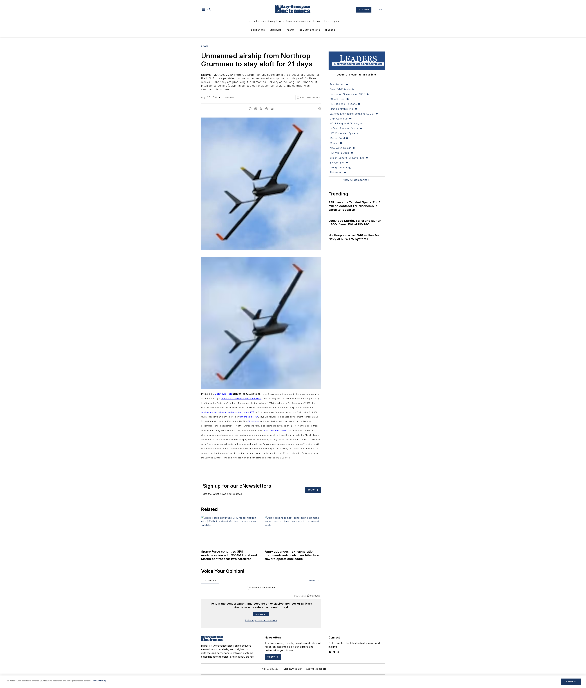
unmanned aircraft (248, 417)
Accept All (571, 682)
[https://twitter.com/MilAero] (338, 651)
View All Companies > (356, 179)
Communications (309, 30)
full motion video (278, 430)
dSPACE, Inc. (337, 99)
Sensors (330, 30)
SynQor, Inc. (337, 162)
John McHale (223, 393)
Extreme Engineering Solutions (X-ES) (352, 113)
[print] (319, 108)
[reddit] (266, 108)
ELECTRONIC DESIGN (316, 669)
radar (265, 430)
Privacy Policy (99, 681)
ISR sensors (253, 421)
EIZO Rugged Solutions (343, 103)
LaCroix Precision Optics (344, 128)
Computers (258, 30)
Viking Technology (340, 167)
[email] (272, 108)
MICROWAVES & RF (293, 669)
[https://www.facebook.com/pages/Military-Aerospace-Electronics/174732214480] (330, 651)
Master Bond (337, 138)
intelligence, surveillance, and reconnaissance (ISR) (227, 412)
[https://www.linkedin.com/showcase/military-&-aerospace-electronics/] (334, 651)
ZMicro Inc (336, 172)
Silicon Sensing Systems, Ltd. (347, 157)
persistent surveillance (232, 398)
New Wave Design (340, 147)
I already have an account (261, 620)
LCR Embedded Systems (344, 133)
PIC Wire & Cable (339, 152)
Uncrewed (276, 30)
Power (291, 30)
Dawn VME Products (342, 89)
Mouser (334, 143)
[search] (209, 9)
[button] (203, 9)
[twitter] (261, 108)
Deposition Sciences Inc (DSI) (347, 94)
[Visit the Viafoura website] (313, 595)
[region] (261, 588)
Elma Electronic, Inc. (342, 108)
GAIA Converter (339, 118)
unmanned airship (253, 398)
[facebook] (250, 108)
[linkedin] (255, 108)
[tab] (210, 580)
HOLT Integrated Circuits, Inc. (347, 123)
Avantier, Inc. (337, 84)
